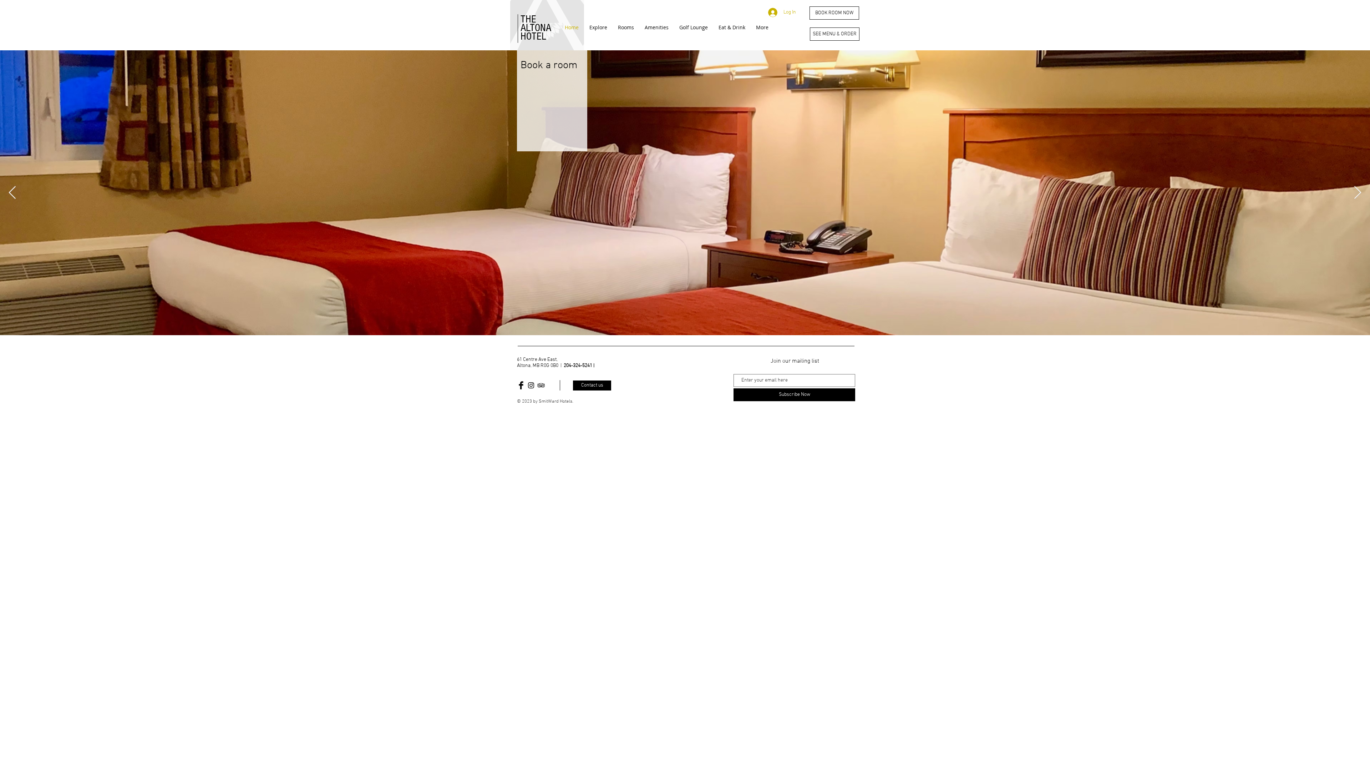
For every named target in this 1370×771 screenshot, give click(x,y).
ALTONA (536, 28)
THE (528, 19)
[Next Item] (1358, 193)
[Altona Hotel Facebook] (521, 385)
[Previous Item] (12, 193)
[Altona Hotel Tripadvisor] (541, 385)
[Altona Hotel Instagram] (531, 385)
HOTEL (533, 36)
